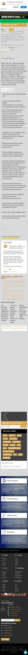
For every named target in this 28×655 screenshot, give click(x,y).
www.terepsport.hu (14, 245)
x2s (20, 454)
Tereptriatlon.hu (4, 550)
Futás (3, 575)
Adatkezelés (5, 419)
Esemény (17, 590)
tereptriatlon (8, 451)
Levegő (16, 562)
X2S (3, 560)
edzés (5, 435)
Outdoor (4, 577)
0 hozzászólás (18, 47)
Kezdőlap (5, 20)
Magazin (4, 586)
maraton (16, 442)
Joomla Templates (14, 649)
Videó (4, 415)
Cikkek (11, 238)
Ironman (13, 439)
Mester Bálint (18, 577)
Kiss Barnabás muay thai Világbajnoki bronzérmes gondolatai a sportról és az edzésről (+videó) (5, 313)
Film (16, 586)
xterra (6, 458)
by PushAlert (4, 8)
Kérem (23, 7)
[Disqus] (14, 352)
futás (19, 435)
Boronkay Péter (18, 575)
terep (4, 448)
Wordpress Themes (23, 649)
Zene (16, 584)
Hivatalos (5, 413)
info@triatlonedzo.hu (7, 635)
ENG (15, 12)
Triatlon (4, 571)
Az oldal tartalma (13, 613)
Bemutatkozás (6, 269)
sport (6, 238)
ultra (15, 454)
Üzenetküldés (5, 639)
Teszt (8, 12)
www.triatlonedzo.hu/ (12, 271)
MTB (5, 445)
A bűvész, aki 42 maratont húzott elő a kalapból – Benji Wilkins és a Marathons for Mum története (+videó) (14, 286)
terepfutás (14, 448)
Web (3, 588)
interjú (5, 438)
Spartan (4, 562)
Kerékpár (4, 573)
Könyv (16, 588)
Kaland (16, 558)
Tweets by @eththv (5, 600)
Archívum (10, 20)
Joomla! (3, 650)
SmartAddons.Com (5, 649)
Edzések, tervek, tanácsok (16, 609)
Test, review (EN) (13, 615)
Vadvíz (16, 560)
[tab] (4, 89)
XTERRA (4, 558)
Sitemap (5, 417)
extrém (12, 435)
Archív (21, 236)
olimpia (12, 445)
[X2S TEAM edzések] (14, 17)
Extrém (16, 564)
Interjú (11, 12)
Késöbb (16, 7)
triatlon (7, 454)
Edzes (4, 12)
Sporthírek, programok (15, 607)
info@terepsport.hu (7, 633)
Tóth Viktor (7, 242)
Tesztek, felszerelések (15, 611)
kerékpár (6, 442)
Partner (4, 584)
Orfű (16, 238)
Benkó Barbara (18, 571)
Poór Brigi (17, 573)
